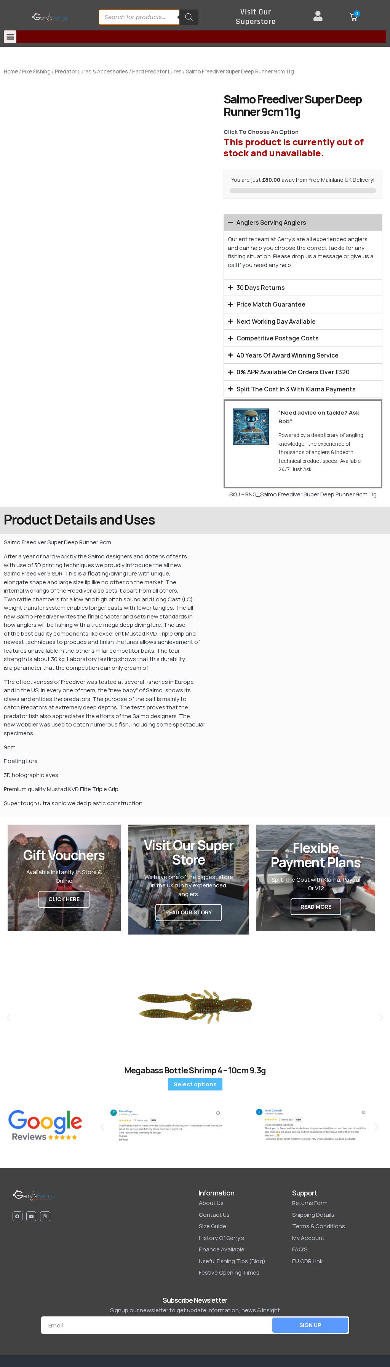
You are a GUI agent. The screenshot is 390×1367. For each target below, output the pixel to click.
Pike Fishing (36, 71)
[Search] (188, 17)
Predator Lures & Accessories (91, 71)
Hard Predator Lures (157, 71)
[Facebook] (17, 1216)
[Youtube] (31, 1216)
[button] (10, 36)
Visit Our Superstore (256, 17)
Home (11, 71)
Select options (195, 1084)
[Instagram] (45, 1216)
